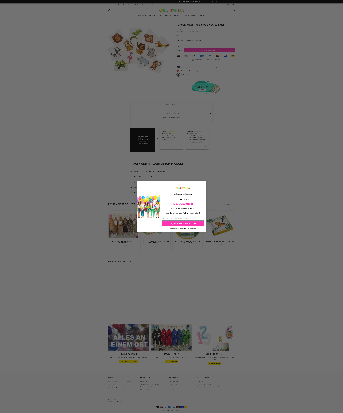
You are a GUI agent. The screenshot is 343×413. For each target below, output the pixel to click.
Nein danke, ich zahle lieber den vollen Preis (183, 228)
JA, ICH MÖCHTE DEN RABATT (183, 224)
